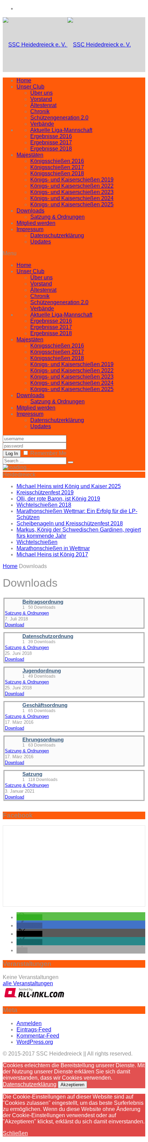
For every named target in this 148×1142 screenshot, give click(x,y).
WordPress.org (35, 1042)
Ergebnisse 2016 (51, 136)
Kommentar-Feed (38, 1036)
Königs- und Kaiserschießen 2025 (72, 204)
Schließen (15, 1133)
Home (24, 80)
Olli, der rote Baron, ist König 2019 (58, 499)
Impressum (30, 229)
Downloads (30, 211)
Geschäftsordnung (44, 705)
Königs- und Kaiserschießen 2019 (72, 180)
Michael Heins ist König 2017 (52, 554)
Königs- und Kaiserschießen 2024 (72, 198)
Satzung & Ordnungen (57, 217)
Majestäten (30, 155)
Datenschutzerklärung (57, 235)
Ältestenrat (43, 105)
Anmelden (29, 1023)
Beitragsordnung (42, 602)
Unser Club (30, 87)
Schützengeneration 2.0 (59, 118)
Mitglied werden (36, 223)
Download (14, 624)
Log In (12, 453)
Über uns (41, 93)
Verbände (42, 124)
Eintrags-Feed (34, 1029)
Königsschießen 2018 (57, 173)
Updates (40, 242)
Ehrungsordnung (43, 739)
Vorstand (41, 99)
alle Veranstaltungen (28, 983)
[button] (29, 917)
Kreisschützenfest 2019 (45, 492)
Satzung (32, 774)
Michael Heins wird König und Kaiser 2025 (69, 486)
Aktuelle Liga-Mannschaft (61, 130)
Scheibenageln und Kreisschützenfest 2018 (70, 523)
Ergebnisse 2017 (51, 142)
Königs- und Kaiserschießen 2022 (72, 186)
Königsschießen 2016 (57, 161)
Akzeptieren (72, 1084)
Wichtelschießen (37, 542)
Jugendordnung (41, 670)
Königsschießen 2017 (57, 167)
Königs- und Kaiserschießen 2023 (72, 192)
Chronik (40, 111)
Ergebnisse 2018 (51, 149)
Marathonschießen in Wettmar (53, 548)
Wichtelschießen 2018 (44, 505)
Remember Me (48, 453)
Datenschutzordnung (47, 636)
